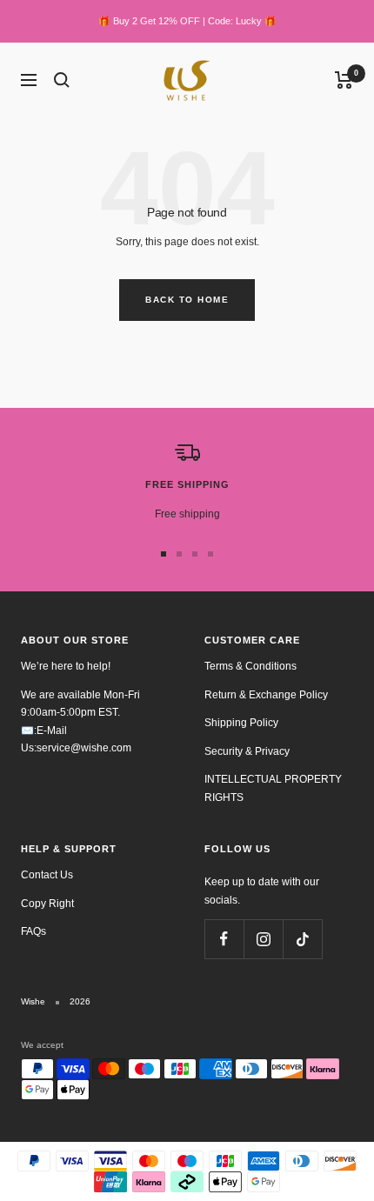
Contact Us (47, 875)
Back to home (187, 299)
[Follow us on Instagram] (263, 938)
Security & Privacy (247, 751)
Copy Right (47, 903)
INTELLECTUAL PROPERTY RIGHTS (273, 788)
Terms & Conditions (250, 666)
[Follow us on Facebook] (224, 938)
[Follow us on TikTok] (302, 938)
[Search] (62, 80)
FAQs (33, 931)
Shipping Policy (241, 723)
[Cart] (344, 80)
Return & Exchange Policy (266, 695)
